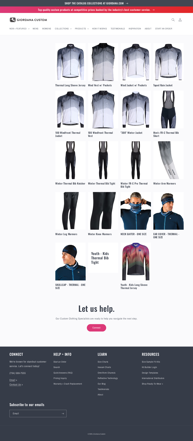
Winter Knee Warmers (100, 234)
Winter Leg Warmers (66, 234)
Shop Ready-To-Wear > (152, 383)
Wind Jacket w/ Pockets (134, 85)
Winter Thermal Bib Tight (101, 183)
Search (57, 367)
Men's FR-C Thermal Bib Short (166, 134)
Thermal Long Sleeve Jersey (70, 85)
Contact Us (15, 384)
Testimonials (103, 389)
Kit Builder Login (149, 367)
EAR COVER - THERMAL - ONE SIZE (166, 235)
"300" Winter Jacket (131, 132)
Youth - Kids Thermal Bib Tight (100, 257)
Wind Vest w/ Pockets (100, 85)
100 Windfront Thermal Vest (100, 134)
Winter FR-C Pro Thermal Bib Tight (134, 185)
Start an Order (60, 361)
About (100, 394)
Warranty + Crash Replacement (68, 383)
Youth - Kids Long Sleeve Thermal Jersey (134, 286)
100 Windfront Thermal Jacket (67, 134)
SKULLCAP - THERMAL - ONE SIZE (70, 286)
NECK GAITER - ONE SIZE (133, 234)
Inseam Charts (104, 367)
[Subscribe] (62, 413)
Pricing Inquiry (60, 378)
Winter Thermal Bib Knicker (70, 183)
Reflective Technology (108, 378)
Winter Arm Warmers (164, 183)
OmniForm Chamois (106, 372)
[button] (19, 28)
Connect (96, 327)
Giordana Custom (99, 434)
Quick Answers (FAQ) (63, 372)
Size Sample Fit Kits (151, 361)
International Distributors (153, 378)
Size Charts (103, 361)
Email (12, 380)
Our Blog (102, 383)
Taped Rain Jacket (163, 85)
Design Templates (150, 372)
